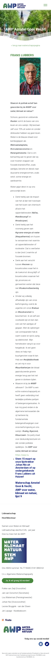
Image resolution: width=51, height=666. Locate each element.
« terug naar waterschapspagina (25, 45)
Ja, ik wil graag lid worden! (18, 580)
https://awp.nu (22, 455)
